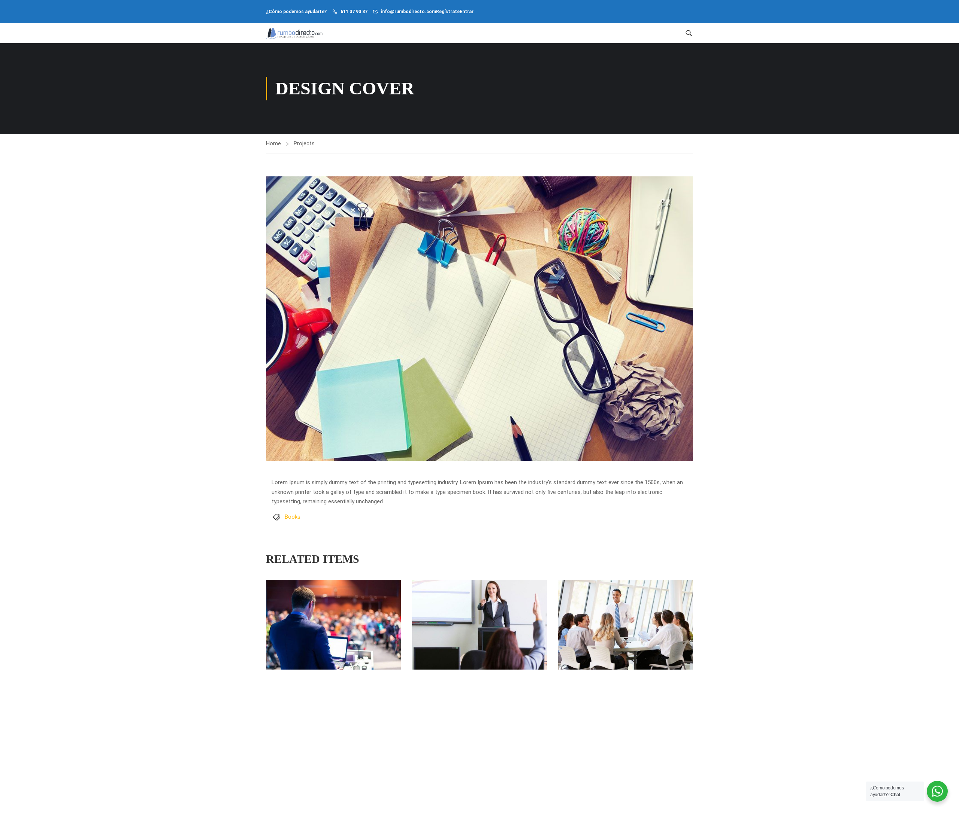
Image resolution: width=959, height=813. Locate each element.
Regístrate (448, 11)
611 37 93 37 (354, 11)
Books (292, 516)
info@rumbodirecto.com (408, 11)
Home (273, 143)
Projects (304, 143)
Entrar (467, 11)
